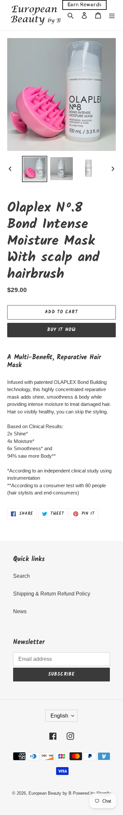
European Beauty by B (50, 793)
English (59, 716)
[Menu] (112, 15)
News (20, 611)
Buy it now (61, 329)
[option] (34, 169)
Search (21, 576)
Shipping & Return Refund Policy (51, 593)
